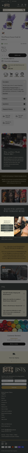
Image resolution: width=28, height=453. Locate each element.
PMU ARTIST (7, 230)
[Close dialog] (27, 217)
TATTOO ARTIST (7, 225)
